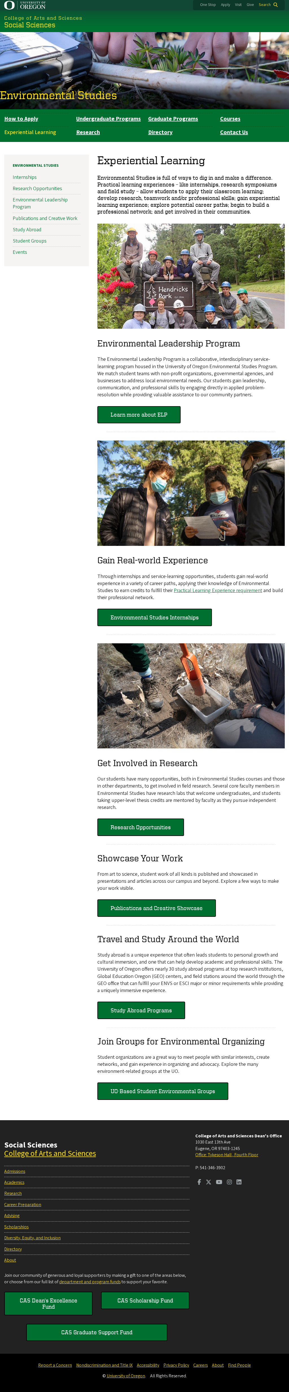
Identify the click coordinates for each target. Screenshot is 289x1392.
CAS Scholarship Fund (145, 1300)
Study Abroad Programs (141, 1010)
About (10, 1260)
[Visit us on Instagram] (229, 1183)
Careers (200, 1365)
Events (20, 252)
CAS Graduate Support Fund (96, 1332)
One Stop (208, 5)
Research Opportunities (141, 827)
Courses (230, 119)
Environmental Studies (58, 95)
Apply (225, 5)
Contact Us (234, 132)
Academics (14, 1182)
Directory (160, 132)
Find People (239, 1365)
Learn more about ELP (139, 414)
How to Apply (21, 119)
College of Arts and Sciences (50, 1153)
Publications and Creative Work (45, 218)
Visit (238, 5)
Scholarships (16, 1227)
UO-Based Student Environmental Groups (163, 1091)
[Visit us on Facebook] (199, 1183)
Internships (25, 177)
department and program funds (90, 1282)
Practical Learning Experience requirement (218, 590)
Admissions (14, 1171)
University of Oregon (126, 1376)
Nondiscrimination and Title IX (104, 1365)
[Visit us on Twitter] (208, 1183)
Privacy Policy (176, 1365)
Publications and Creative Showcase (157, 908)
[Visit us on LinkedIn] (239, 1183)
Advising (11, 1216)
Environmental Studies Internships (155, 617)
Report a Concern (55, 1365)
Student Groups (30, 240)
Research (88, 132)
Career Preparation (22, 1205)
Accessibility (148, 1365)
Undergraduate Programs (108, 119)
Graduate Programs (173, 119)
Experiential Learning (30, 132)
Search (265, 5)
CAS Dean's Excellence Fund (48, 1303)
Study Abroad (27, 229)
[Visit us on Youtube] (219, 1183)
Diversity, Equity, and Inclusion (32, 1238)
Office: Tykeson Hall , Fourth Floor (226, 1155)
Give (250, 5)
